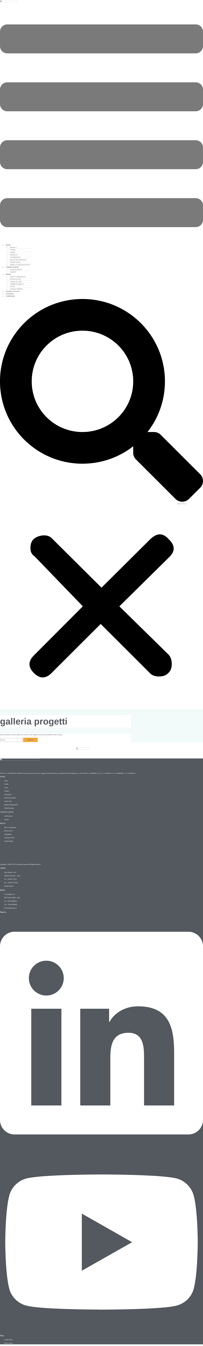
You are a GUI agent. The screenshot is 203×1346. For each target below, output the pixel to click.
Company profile (17, 284)
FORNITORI (4, 857)
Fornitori (10, 296)
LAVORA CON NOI (7, 845)
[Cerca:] (11, 740)
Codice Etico (15, 262)
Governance (15, 257)
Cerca (179, 504)
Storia (13, 250)
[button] (101, 126)
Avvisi (12, 286)
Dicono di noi (15, 279)
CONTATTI (4, 851)
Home (8, 245)
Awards (13, 272)
